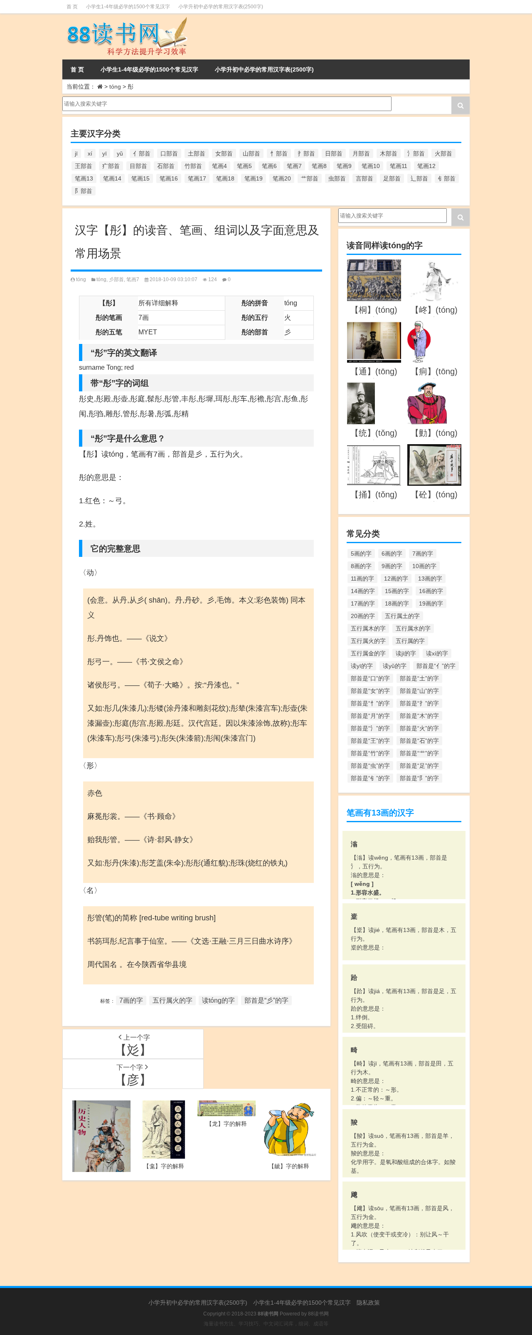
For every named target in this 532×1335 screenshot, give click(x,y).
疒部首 (111, 166)
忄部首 (279, 153)
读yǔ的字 (394, 666)
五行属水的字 (413, 628)
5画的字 (361, 553)
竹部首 (193, 166)
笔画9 (344, 166)
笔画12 (426, 166)
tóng (115, 86)
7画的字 (131, 1000)
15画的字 (397, 591)
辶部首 (419, 178)
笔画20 (282, 178)
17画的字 (363, 603)
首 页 (72, 7)
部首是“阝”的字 (419, 778)
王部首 (83, 166)
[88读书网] (126, 19)
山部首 (251, 153)
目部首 (138, 166)
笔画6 (269, 166)
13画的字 (430, 578)
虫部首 (337, 178)
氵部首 (416, 153)
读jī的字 (406, 653)
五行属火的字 (172, 1000)
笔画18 (225, 178)
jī (76, 153)
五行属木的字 (368, 628)
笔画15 (140, 178)
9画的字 (392, 566)
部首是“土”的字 (419, 678)
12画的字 (396, 578)
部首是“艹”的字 (419, 753)
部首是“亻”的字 (436, 666)
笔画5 (244, 166)
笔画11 (398, 166)
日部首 (333, 153)
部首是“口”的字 (370, 678)
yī (104, 153)
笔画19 (253, 178)
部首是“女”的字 (370, 690)
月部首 (361, 153)
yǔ (120, 153)
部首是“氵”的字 (370, 728)
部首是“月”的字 (370, 715)
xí (90, 153)
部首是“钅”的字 (370, 778)
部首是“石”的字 (419, 740)
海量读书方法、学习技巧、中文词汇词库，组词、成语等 (266, 1324)
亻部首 (141, 153)
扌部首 (306, 153)
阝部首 (83, 191)
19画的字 (431, 603)
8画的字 (361, 566)
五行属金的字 (368, 653)
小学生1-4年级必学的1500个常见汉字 (128, 7)
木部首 (388, 153)
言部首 (364, 178)
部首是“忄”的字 (370, 703)
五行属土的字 (402, 616)
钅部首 (447, 178)
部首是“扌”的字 (419, 703)
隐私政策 (368, 1302)
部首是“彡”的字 (266, 1000)
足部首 (392, 178)
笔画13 (84, 178)
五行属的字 (410, 641)
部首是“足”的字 (419, 765)
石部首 (166, 166)
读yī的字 (362, 666)
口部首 (169, 153)
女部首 (224, 153)
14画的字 (363, 591)
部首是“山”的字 (419, 690)
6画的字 (392, 553)
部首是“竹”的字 (370, 753)
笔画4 (219, 166)
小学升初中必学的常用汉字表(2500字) (220, 7)
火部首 (443, 153)
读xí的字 (437, 653)
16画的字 (431, 591)
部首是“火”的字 (419, 728)
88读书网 (318, 1314)
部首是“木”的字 (419, 715)
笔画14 (112, 178)
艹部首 (309, 178)
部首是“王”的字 (370, 740)
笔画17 (197, 178)
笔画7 (294, 166)
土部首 (196, 153)
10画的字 (424, 566)
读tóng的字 (218, 1000)
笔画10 (371, 166)
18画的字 (397, 603)
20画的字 (363, 616)
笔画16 (169, 178)
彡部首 (116, 279)
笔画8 (319, 166)
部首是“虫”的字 (370, 765)
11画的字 (362, 578)
